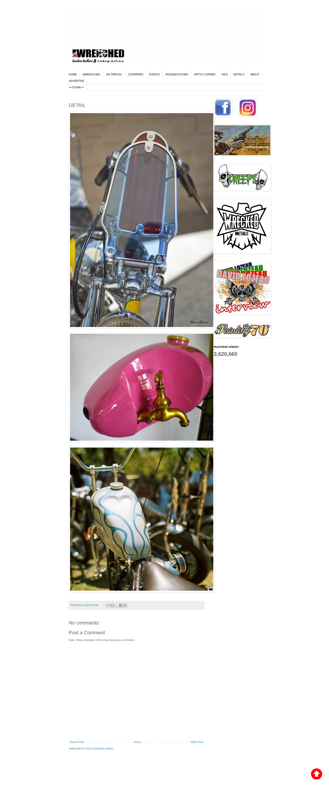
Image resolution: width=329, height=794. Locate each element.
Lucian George (90, 605)
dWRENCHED (91, 74)
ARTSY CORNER (205, 74)
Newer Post (77, 742)
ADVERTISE (76, 81)
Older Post (196, 742)
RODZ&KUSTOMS (177, 74)
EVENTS (154, 74)
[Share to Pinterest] (125, 605)
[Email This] (108, 605)
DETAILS (238, 74)
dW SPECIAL (114, 74)
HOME (73, 74)
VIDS (224, 74)
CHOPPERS (135, 74)
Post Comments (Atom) (99, 748)
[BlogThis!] (112, 605)
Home (137, 742)
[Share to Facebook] (121, 605)
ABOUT (254, 74)
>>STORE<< (76, 87)
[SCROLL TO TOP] (316, 774)
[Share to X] (116, 605)
